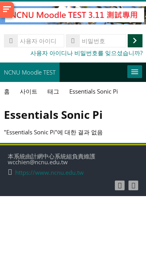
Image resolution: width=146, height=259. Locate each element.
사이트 (28, 91)
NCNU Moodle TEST (30, 72)
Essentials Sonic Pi (93, 91)
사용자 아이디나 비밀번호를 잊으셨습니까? (86, 53)
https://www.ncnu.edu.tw (49, 173)
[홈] (73, 16)
